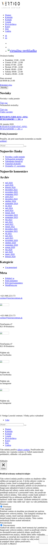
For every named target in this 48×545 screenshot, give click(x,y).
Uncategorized (11, 267)
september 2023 (11, 217)
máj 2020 (9, 252)
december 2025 (11, 190)
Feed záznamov (11, 281)
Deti (7, 29)
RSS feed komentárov (14, 283)
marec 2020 (10, 254)
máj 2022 (9, 222)
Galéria (8, 31)
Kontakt (8, 20)
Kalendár (9, 17)
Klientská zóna (6, 85)
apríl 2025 (9, 197)
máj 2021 (9, 236)
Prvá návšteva (10, 24)
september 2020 (11, 245)
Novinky (4, 88)
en (6, 38)
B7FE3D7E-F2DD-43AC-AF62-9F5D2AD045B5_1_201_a (14, 118)
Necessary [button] (4, 504)
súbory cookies (23, 450)
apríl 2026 (9, 185)
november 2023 (11, 215)
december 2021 (11, 229)
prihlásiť (3, 141)
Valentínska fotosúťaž (14, 161)
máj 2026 (9, 183)
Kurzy (7, 26)
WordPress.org (11, 285)
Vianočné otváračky (13, 164)
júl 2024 (8, 206)
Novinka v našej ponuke (15, 157)
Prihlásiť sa (9, 278)
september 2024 (11, 203)
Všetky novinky (6, 112)
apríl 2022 (9, 224)
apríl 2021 (9, 238)
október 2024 (10, 201)
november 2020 (11, 240)
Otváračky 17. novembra (15, 166)
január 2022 (10, 226)
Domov (8, 15)
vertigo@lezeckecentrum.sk (11, 298)
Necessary (7, 507)
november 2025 (11, 192)
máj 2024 (9, 208)
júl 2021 (8, 233)
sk (6, 35)
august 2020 (10, 247)
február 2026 (10, 187)
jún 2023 (8, 220)
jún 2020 (8, 250)
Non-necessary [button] (6, 523)
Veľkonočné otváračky (14, 159)
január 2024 (10, 213)
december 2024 (11, 199)
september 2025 (11, 194)
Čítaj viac (4, 103)
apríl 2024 (9, 210)
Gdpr (7, 420)
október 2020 (10, 243)
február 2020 (10, 256)
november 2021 (11, 231)
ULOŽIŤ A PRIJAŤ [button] (8, 544)
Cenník (8, 22)
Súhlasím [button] (3, 461)
